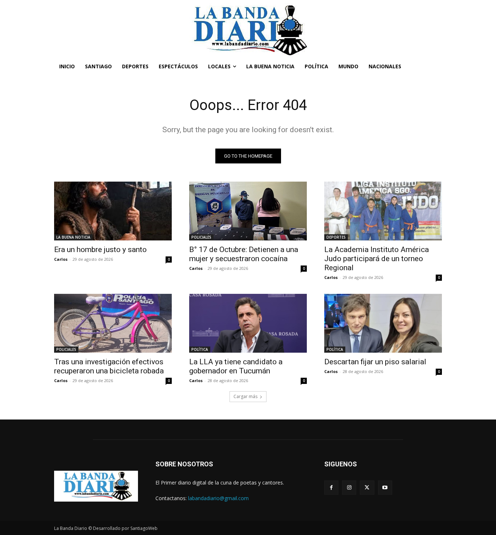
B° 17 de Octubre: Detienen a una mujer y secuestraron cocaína (243, 254)
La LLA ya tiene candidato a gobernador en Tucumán (235, 366)
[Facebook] (331, 488)
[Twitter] (367, 488)
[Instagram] (349, 488)
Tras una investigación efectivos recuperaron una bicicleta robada (109, 366)
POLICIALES (201, 237)
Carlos (61, 259)
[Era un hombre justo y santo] (113, 211)
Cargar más (245, 396)
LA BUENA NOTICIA (73, 237)
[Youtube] (385, 488)
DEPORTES (336, 237)
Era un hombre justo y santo (100, 249)
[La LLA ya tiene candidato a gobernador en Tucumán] (248, 323)
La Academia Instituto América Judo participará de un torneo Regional (376, 258)
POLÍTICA (199, 349)
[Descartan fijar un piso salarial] (383, 323)
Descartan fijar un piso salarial (375, 361)
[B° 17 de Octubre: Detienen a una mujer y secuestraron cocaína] (248, 211)
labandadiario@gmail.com (218, 498)
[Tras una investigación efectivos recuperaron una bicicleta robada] (113, 323)
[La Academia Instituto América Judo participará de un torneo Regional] (383, 211)
